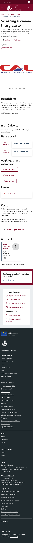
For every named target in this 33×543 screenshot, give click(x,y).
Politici (3, 370)
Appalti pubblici (5, 398)
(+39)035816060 (8, 476)
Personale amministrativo (9, 373)
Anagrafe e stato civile (8, 386)
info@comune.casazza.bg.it (14, 485)
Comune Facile (14, 537)
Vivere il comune (10, 15)
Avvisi (3, 442)
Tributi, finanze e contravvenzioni (11, 415)
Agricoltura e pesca (7, 427)
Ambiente (4, 418)
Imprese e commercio (7, 395)
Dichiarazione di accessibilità (9, 512)
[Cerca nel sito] (28, 8)
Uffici (2, 364)
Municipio (11, 194)
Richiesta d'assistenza (7, 497)
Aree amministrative (7, 361)
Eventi (18, 15)
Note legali (4, 506)
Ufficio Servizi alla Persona (6, 246)
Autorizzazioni (5, 424)
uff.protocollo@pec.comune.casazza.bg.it (13, 482)
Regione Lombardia (7, 2)
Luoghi (3, 452)
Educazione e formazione (8, 409)
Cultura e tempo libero (8, 389)
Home (2, 15)
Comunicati (4, 439)
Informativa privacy (7, 503)
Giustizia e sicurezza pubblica (9, 412)
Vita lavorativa (5, 392)
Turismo (3, 403)
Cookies (3, 509)
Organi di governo (6, 358)
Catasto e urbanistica (7, 400)
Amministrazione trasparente (10, 500)
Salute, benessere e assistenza (10, 421)
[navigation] (2, 8)
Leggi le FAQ (5, 489)
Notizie (3, 437)
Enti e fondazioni (6, 367)
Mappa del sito (5, 531)
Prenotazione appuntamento (10, 491)
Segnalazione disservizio (8, 494)
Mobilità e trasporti (7, 406)
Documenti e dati (6, 376)
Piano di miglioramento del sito (10, 515)
